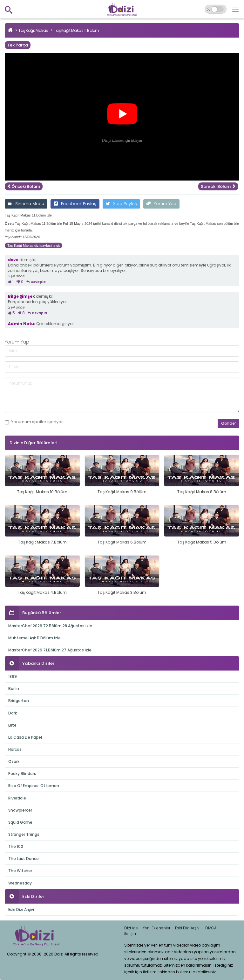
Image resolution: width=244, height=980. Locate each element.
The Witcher (20, 870)
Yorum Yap (165, 204)
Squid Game (20, 822)
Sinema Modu (29, 204)
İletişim (131, 933)
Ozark (13, 761)
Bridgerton (18, 700)
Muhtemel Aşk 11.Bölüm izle (34, 638)
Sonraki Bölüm (216, 186)
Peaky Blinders (22, 773)
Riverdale (17, 798)
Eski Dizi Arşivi (21, 909)
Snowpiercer (20, 810)
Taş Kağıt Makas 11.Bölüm (76, 30)
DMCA (211, 928)
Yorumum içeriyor (37, 422)
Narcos (15, 749)
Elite (12, 725)
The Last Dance (23, 858)
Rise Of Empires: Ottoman (33, 785)
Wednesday (20, 883)
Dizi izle (131, 928)
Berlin (13, 688)
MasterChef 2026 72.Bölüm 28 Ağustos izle (50, 625)
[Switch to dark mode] (216, 9)
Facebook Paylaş (78, 204)
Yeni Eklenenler (156, 928)
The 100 (15, 846)
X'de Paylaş (125, 204)
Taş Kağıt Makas (33, 30)
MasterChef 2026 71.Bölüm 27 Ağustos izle (50, 650)
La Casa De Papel (25, 737)
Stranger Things (23, 834)
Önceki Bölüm (25, 186)
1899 (12, 676)
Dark (12, 713)
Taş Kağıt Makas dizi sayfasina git (33, 245)
